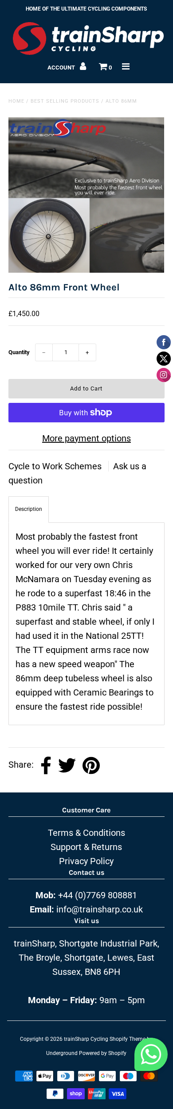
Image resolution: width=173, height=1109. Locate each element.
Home (16, 101)
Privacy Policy (86, 861)
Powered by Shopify (102, 1053)
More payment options (86, 438)
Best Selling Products (65, 101)
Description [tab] (28, 509)
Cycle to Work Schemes (56, 466)
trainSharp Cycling (86, 1039)
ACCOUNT (61, 67)
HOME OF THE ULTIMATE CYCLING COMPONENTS (86, 9)
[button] (151, 1057)
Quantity (19, 352)
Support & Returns (86, 847)
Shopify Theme (127, 1039)
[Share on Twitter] (67, 766)
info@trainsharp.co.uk (99, 909)
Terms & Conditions (86, 832)
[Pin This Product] (91, 766)
